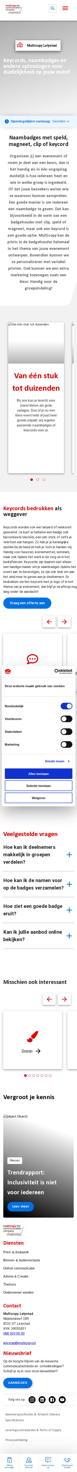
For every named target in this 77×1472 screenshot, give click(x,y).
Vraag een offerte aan (27, 603)
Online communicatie (19, 1268)
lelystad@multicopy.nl (19, 1343)
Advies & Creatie (15, 1276)
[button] (65, 8)
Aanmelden (17, 1383)
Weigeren (38, 797)
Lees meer (20, 1207)
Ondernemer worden (18, 1292)
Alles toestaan (38, 773)
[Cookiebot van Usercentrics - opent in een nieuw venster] (54, 671)
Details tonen (54, 761)
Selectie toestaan (38, 786)
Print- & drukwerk (16, 1252)
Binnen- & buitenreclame (21, 1260)
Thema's (9, 1284)
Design (27, 1051)
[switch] (66, 718)
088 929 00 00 (14, 1334)
